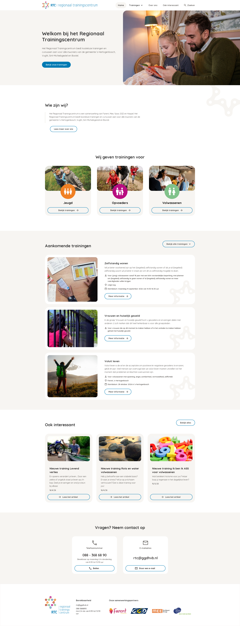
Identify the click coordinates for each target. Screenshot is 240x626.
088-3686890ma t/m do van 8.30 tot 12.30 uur (88, 611)
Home (121, 5)
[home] (70, 5)
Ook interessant (171, 5)
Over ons (152, 5)
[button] (136, 5)
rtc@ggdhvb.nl (82, 605)
